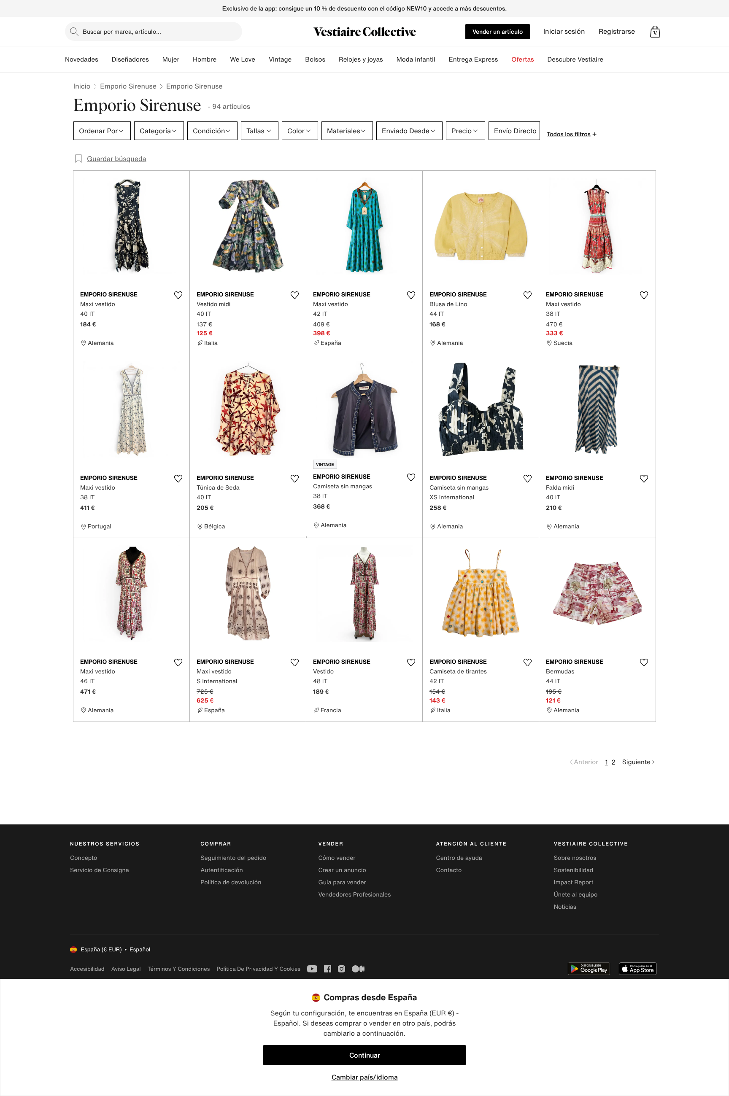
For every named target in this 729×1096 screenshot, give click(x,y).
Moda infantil (416, 59)
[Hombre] (223, 59)
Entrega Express (473, 59)
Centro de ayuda (459, 858)
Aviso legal (126, 969)
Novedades (81, 59)
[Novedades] (105, 59)
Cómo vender (336, 858)
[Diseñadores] (155, 59)
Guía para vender (342, 882)
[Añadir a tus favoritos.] (178, 295)
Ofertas (522, 59)
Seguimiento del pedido (233, 858)
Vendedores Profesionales (354, 894)
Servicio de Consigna (99, 870)
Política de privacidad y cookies (258, 969)
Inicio (81, 86)
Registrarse (617, 31)
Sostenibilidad (574, 870)
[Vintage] (298, 59)
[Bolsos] (332, 59)
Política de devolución (230, 882)
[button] (655, 32)
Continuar (364, 1055)
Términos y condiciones (179, 969)
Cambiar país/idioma (365, 1077)
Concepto (83, 858)
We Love (242, 59)
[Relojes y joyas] (389, 59)
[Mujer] (186, 59)
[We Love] (262, 59)
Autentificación (221, 870)
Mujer (170, 59)
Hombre (204, 59)
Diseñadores (130, 59)
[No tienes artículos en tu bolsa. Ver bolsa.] (655, 32)
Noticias (565, 906)
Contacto (449, 870)
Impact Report (574, 882)
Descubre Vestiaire (576, 59)
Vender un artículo (497, 31)
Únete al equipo (576, 894)
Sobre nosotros (575, 858)
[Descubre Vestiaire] (610, 59)
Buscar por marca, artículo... (122, 31)
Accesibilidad (87, 969)
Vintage (280, 59)
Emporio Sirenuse (128, 86)
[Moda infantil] (442, 59)
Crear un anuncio (342, 870)
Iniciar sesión (564, 31)
